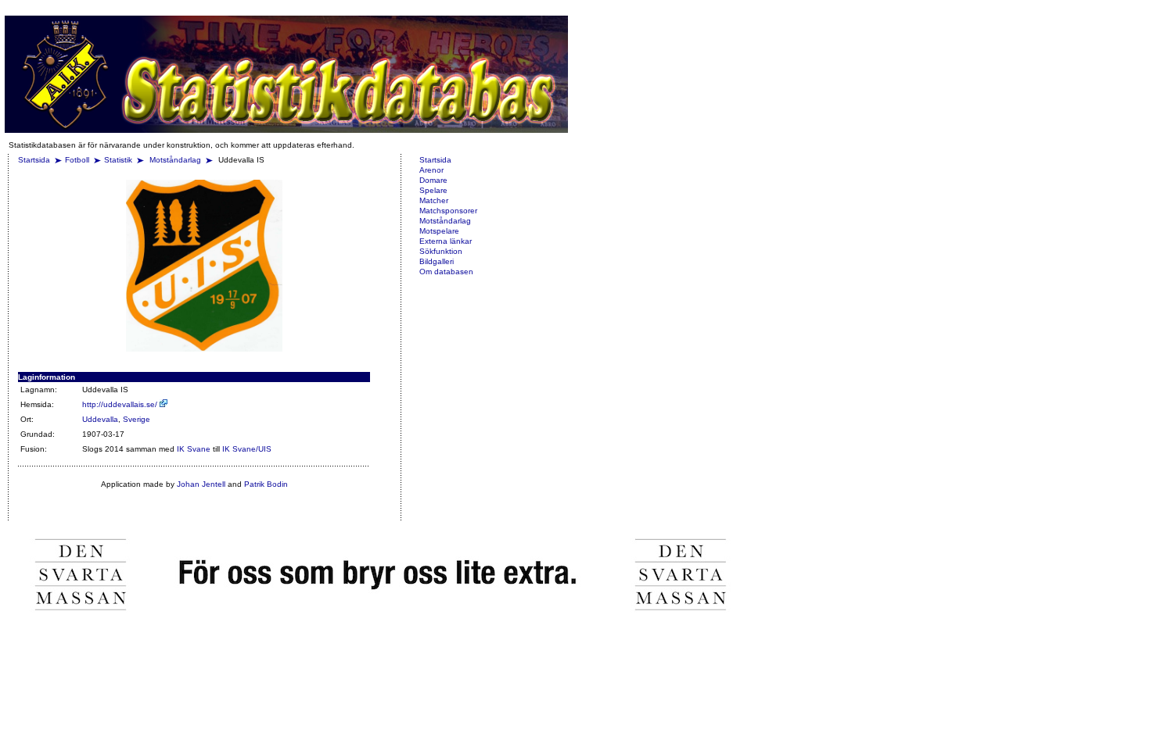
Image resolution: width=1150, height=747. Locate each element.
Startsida (34, 159)
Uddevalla (100, 419)
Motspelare (439, 231)
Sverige (136, 419)
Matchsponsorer (448, 210)
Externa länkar (445, 241)
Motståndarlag (176, 159)
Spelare (433, 190)
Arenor (431, 170)
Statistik (118, 159)
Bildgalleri (436, 261)
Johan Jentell (201, 484)
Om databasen (446, 271)
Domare (433, 180)
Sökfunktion (440, 251)
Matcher (433, 200)
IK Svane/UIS (246, 449)
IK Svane (193, 449)
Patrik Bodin (266, 484)
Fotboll (77, 159)
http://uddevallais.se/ (121, 404)
